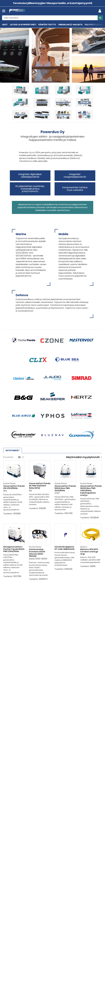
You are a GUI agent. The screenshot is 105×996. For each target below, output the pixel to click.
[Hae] (100, 17)
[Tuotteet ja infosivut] (4, 11)
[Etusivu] (17, 11)
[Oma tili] (100, 11)
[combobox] (52, 17)
